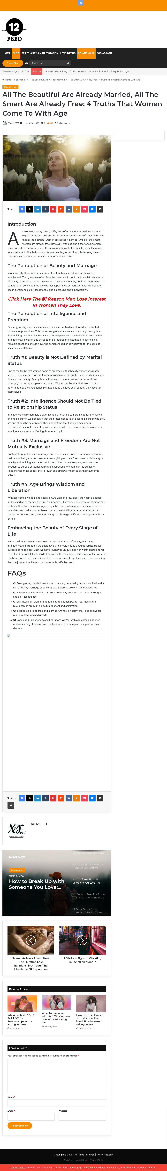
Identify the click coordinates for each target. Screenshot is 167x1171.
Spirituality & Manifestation (40, 53)
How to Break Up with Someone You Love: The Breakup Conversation (36, 884)
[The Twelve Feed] (14, 29)
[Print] (11, 805)
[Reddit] (61, 209)
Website (63, 1110)
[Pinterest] (53, 209)
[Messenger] (92, 209)
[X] (29, 209)
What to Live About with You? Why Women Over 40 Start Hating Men (56, 1018)
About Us (69, 1160)
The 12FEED (13, 123)
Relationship (86, 53)
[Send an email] (21, 123)
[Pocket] (84, 209)
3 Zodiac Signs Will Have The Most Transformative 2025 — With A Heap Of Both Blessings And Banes (95, 71)
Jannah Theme (17, 1167)
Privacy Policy (96, 1160)
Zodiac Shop (13, 63)
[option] (56, 883)
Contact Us (81, 1160)
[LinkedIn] (37, 209)
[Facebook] (22, 209)
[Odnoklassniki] (76, 209)
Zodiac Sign (104, 53)
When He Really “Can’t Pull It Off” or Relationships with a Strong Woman (21, 1020)
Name (11, 1097)
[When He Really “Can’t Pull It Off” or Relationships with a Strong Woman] (22, 1003)
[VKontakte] (69, 209)
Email (11, 1110)
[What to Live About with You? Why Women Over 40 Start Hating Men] (56, 1002)
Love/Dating (68, 53)
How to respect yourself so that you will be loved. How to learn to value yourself (91, 1020)
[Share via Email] (100, 209)
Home (7, 53)
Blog (16, 53)
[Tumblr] (45, 209)
